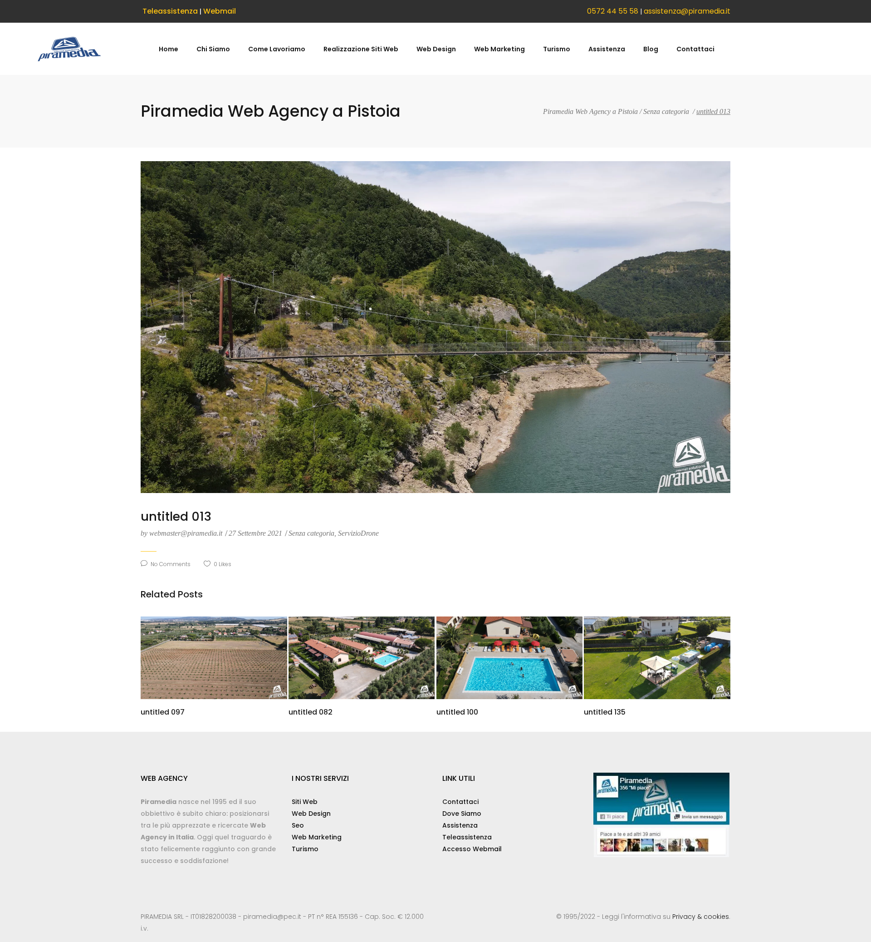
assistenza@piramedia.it (687, 11)
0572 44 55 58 (612, 11)
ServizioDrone (358, 533)
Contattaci (460, 801)
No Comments (171, 564)
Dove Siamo (461, 813)
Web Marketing (317, 837)
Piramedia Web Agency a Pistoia (590, 111)
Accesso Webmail (472, 848)
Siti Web (305, 801)
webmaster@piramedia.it (182, 533)
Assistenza (460, 825)
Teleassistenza (170, 11)
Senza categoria (666, 111)
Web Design (311, 813)
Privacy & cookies (700, 916)
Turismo (305, 848)
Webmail (219, 11)
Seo (298, 825)
